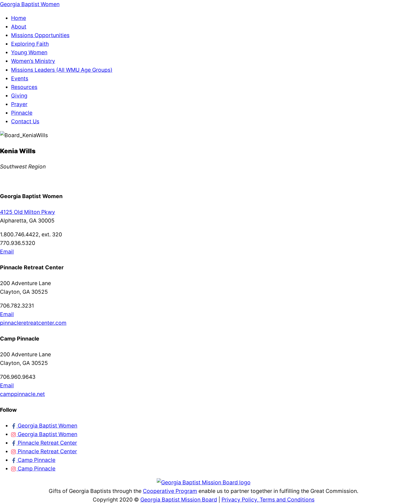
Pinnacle (21, 112)
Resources (24, 87)
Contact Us (25, 121)
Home (18, 18)
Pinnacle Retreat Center (46, 442)
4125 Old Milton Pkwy (27, 212)
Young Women (29, 52)
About (18, 26)
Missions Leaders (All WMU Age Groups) (61, 69)
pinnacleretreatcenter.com (33, 322)
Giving (19, 95)
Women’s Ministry (33, 61)
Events (19, 78)
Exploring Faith (30, 43)
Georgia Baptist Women (46, 425)
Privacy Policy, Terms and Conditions (268, 499)
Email (7, 251)
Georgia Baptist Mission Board (178, 499)
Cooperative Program (170, 491)
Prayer (19, 104)
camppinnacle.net (22, 394)
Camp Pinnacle (35, 460)
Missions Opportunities (40, 35)
